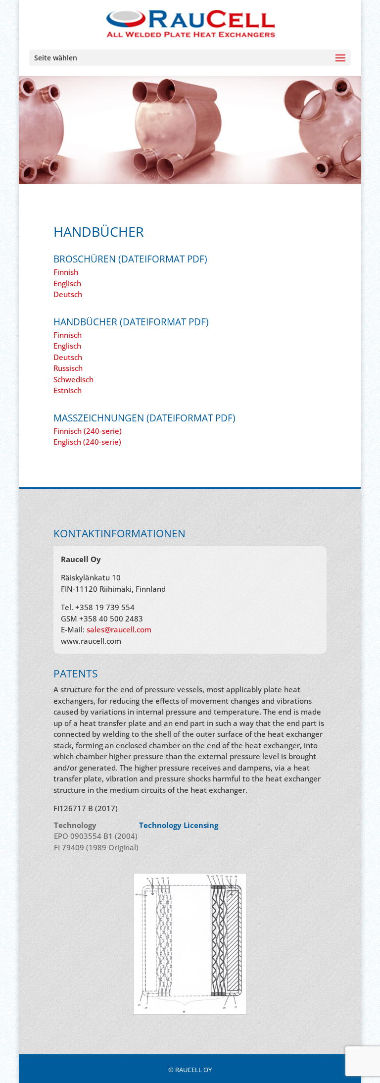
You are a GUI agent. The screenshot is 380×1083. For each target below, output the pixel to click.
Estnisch (67, 390)
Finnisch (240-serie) (87, 431)
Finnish (65, 272)
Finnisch (67, 335)
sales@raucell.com (119, 629)
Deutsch (67, 294)
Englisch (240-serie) (87, 442)
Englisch (67, 283)
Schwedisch (73, 379)
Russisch (68, 368)
